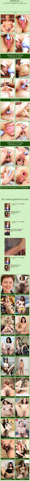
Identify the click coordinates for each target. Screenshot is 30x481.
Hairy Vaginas (22, 417)
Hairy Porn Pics (8, 417)
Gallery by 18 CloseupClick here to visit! (15, 56)
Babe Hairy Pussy (22, 438)
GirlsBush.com (14, 1)
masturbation (13, 11)
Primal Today (22, 458)
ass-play (8, 11)
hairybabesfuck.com (8, 355)
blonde (28, 11)
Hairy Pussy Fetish (7, 479)
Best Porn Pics (22, 355)
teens (25, 11)
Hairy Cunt (8, 397)
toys (23, 11)
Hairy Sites (12, 1)
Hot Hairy (21, 1)
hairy (18, 11)
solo (20, 11)
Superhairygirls (22, 376)
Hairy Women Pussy (8, 335)
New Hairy (16, 1)
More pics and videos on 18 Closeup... (15, 188)
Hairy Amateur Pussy (8, 314)
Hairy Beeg (22, 479)
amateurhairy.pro (22, 335)
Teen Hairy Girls (22, 314)
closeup (15, 12)
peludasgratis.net (7, 376)
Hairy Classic (22, 397)
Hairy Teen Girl (8, 294)
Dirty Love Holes (8, 458)
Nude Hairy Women (22, 294)
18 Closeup (15, 100)
